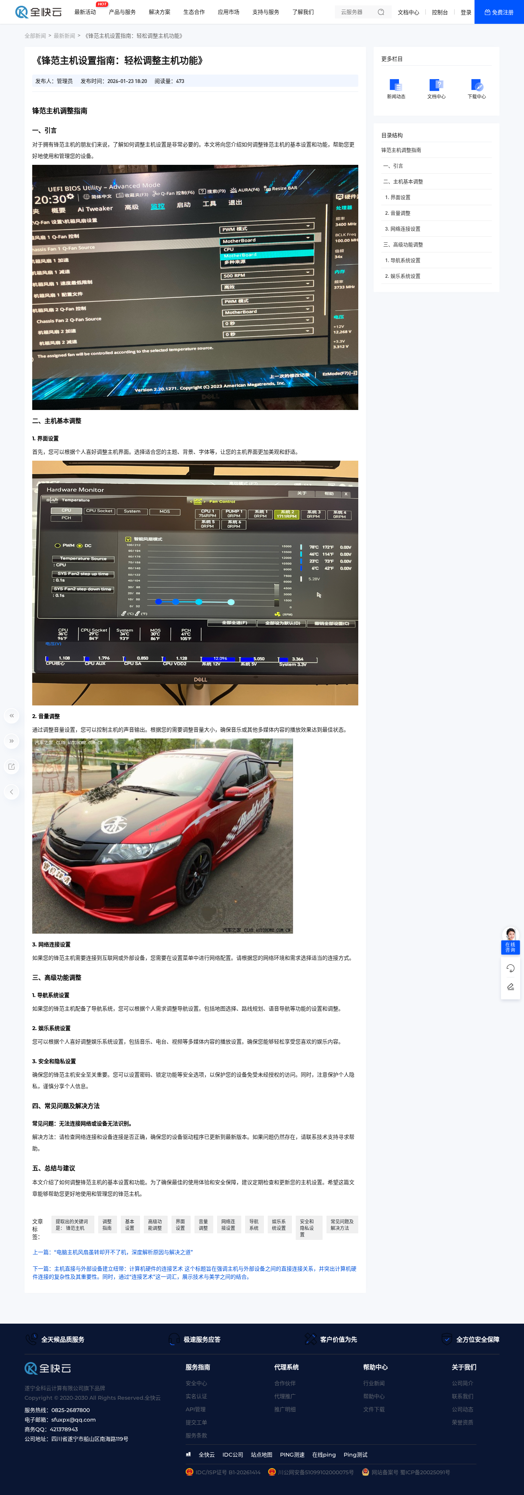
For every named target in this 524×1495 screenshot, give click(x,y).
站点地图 (261, 1454)
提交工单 (196, 1422)
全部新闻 (35, 35)
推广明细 (285, 1409)
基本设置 (129, 1225)
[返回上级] (11, 792)
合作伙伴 (285, 1383)
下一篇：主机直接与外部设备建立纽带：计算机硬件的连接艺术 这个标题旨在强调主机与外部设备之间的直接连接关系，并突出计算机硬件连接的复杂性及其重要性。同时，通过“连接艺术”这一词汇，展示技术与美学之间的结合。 (194, 1272)
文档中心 (408, 12)
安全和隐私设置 (307, 1228)
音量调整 (203, 1225)
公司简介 (462, 1383)
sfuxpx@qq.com (73, 1419)
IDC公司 (232, 1454)
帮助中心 (374, 1396)
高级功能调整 (155, 1225)
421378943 (64, 1429)
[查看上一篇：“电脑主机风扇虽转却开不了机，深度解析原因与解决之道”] (11, 715)
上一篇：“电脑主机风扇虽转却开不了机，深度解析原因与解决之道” (113, 1252)
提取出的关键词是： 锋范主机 (72, 1225)
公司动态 (462, 1409)
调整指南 (107, 1225)
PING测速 (292, 1454)
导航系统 (254, 1225)
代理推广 (285, 1396)
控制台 (440, 12)
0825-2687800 (70, 1410)
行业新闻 (374, 1383)
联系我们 (462, 1396)
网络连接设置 (228, 1225)
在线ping (324, 1454)
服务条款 (196, 1435)
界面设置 (180, 1225)
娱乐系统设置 (279, 1225)
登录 (466, 12)
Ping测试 (355, 1454)
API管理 (196, 1409)
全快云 (207, 1454)
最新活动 (87, 8)
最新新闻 (64, 35)
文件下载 (374, 1409)
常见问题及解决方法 (342, 1225)
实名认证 (196, 1396)
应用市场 (228, 11)
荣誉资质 (462, 1422)
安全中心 (196, 1383)
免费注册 (503, 12)
